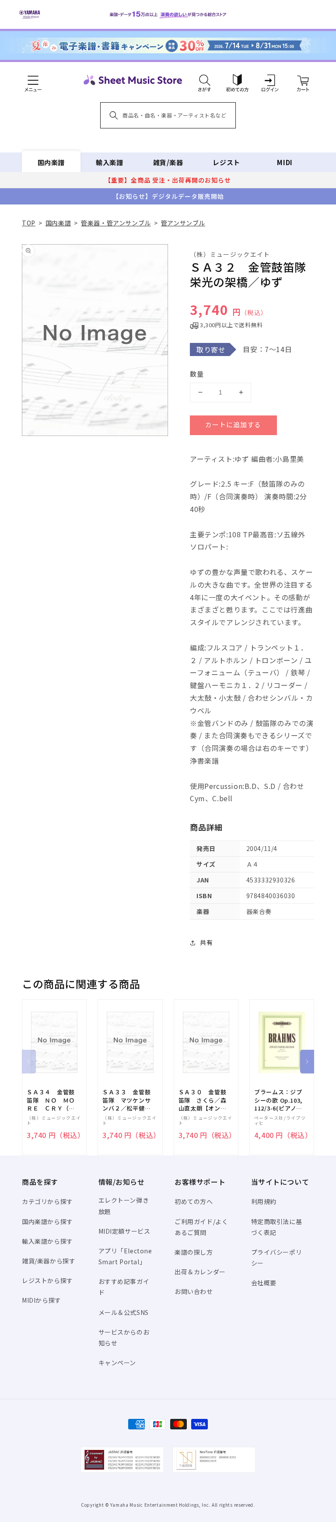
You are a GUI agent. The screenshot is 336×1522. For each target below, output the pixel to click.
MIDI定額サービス (124, 1231)
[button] (204, 80)
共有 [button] (206, 942)
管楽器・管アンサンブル (116, 222)
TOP (28, 222)
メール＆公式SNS (123, 1312)
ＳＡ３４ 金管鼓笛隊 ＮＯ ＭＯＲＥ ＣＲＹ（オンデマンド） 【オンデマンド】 (51, 1100)
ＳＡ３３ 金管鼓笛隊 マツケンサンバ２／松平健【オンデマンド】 (126, 1100)
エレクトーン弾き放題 (123, 1205)
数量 (197, 373)
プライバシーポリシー (276, 1257)
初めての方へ (194, 1201)
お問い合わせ (194, 1291)
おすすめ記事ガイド (124, 1287)
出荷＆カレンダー (200, 1271)
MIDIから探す (41, 1300)
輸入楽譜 (109, 162)
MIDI (284, 162)
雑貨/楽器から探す (48, 1260)
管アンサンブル (183, 222)
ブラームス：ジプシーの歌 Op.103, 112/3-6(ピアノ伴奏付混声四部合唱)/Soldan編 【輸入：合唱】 (278, 1100)
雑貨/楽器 (168, 162)
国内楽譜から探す (47, 1221)
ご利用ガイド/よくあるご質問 (201, 1227)
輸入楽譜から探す (47, 1241)
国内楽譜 (51, 162)
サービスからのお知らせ (124, 1337)
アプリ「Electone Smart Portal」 (125, 1256)
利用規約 (263, 1201)
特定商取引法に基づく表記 (276, 1227)
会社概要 (263, 1282)
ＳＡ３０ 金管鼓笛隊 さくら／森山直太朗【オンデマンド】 (202, 1100)
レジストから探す (47, 1280)
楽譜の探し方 (194, 1252)
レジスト (226, 162)
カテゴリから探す (47, 1201)
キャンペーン (117, 1362)
